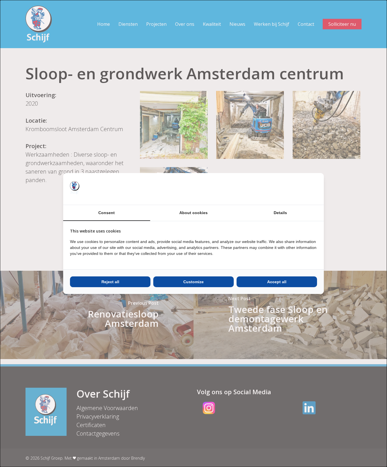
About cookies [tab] (193, 212)
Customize (193, 282)
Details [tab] (280, 212)
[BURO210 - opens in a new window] (296, 189)
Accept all (276, 282)
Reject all (110, 282)
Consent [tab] (106, 212)
